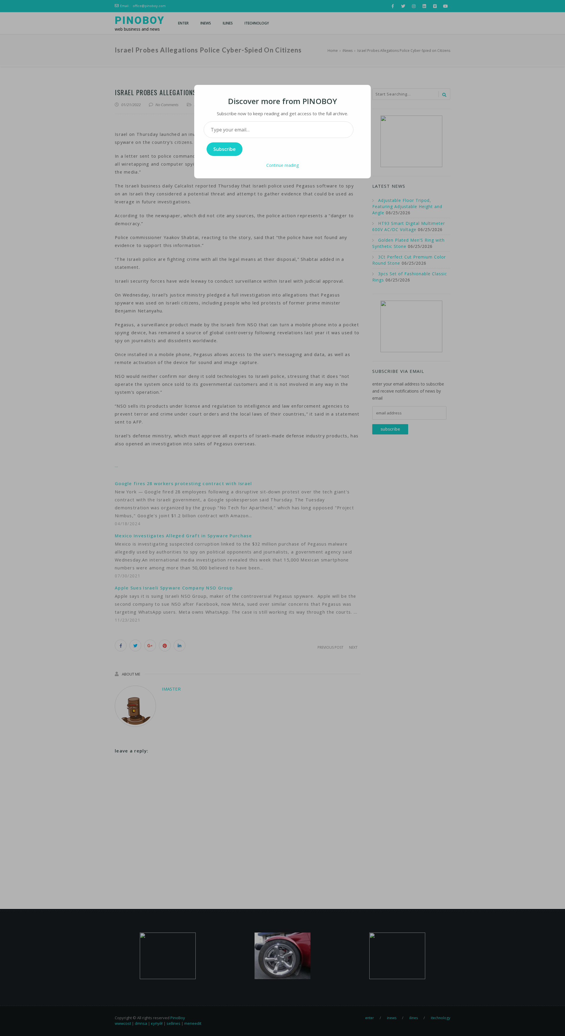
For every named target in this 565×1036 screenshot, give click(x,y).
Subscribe (224, 149)
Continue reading (282, 165)
